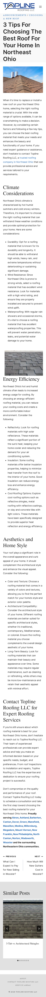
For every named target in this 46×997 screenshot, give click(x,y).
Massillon (8, 826)
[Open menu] (40, 6)
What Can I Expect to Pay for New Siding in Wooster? (11, 865)
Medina (19, 826)
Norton (16, 838)
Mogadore (8, 830)
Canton (7, 821)
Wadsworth (27, 838)
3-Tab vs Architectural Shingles (22, 943)
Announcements (14, 15)
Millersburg (30, 826)
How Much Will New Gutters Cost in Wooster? (35, 865)
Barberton (35, 817)
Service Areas (23, 985)
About (23, 978)
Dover (15, 821)
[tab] (18, 960)
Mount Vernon (23, 830)
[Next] (39, 929)
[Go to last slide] (7, 929)
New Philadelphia (22, 834)
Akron (15, 817)
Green (23, 821)
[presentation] (23, 919)
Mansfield (33, 821)
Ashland (24, 817)
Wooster (8, 842)
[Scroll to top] (39, 993)
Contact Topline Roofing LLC (23, 982)
